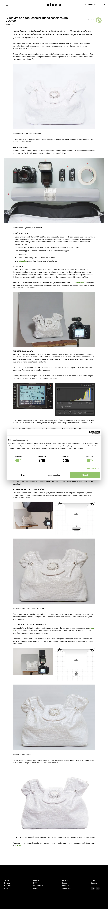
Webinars (36, 880)
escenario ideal (80, 283)
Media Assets (38, 886)
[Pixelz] (54, 4)
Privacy (7, 883)
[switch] (42, 460)
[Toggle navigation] (7, 5)
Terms (6, 880)
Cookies (7, 886)
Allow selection (54, 475)
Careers (94, 883)
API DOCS (66, 880)
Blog (6, 888)
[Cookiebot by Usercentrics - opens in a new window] (90, 432)
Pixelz (19, 845)
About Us (65, 886)
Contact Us (66, 888)
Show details (91, 468)
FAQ (35, 883)
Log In (102, 5)
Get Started (90, 5)
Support (65, 883)
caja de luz (22, 261)
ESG (93, 880)
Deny (23, 475)
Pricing (35, 888)
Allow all (85, 475)
